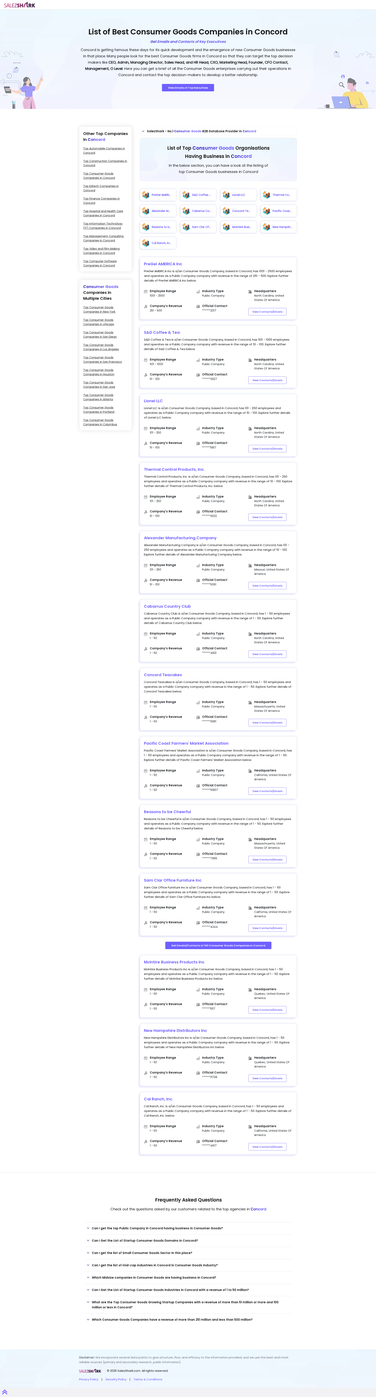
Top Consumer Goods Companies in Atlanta (98, 397)
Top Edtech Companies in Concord (101, 188)
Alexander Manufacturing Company (180, 538)
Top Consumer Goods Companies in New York (99, 309)
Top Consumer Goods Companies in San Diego (100, 334)
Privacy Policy (88, 1379)
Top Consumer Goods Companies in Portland (98, 410)
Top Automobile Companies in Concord (104, 151)
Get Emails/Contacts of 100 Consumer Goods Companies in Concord (218, 945)
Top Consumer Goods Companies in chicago (98, 322)
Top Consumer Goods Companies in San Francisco (102, 360)
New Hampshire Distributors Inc (175, 1030)
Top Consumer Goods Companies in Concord (99, 176)
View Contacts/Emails (267, 312)
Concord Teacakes (163, 675)
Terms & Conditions (148, 1379)
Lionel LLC (153, 401)
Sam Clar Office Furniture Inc (173, 880)
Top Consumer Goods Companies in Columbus (100, 422)
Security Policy (116, 1379)
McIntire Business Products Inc (174, 962)
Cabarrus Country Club (167, 606)
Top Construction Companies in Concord (105, 163)
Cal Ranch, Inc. (158, 1099)
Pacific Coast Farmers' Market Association (186, 743)
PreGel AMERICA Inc (163, 264)
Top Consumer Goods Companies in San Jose (99, 385)
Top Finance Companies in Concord (101, 201)
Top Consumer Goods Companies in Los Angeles (101, 347)
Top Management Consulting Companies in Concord (103, 238)
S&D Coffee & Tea (162, 332)
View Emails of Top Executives (188, 88)
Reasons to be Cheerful (167, 812)
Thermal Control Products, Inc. (174, 469)
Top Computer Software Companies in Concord (100, 263)
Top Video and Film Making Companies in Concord (101, 251)
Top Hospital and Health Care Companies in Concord (103, 213)
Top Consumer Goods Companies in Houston (98, 372)
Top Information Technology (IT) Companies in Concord (103, 226)
